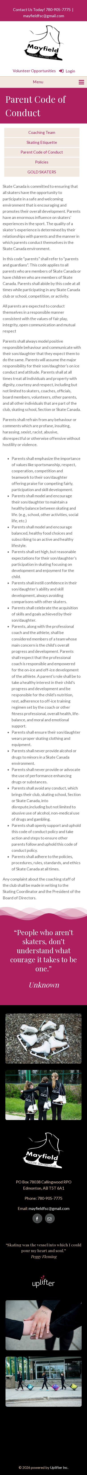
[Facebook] (37, 1218)
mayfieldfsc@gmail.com (43, 15)
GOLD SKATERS (41, 172)
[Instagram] (50, 1218)
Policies (41, 162)
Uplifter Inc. (59, 1467)
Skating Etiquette (42, 142)
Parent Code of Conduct (42, 152)
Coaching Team (41, 132)
